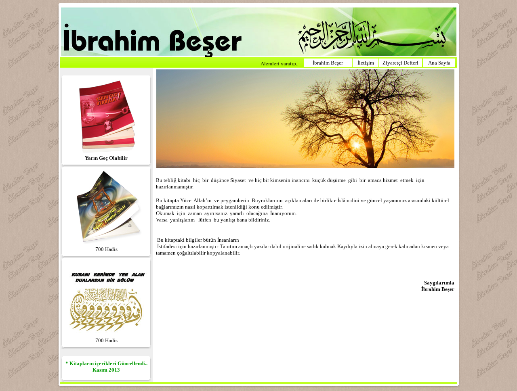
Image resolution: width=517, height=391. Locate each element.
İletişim (365, 63)
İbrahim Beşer (328, 63)
